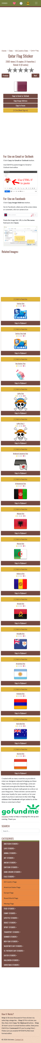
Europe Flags (9, 893)
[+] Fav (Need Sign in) (20, 110)
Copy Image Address (20, 100)
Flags (11, 50)
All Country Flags (21, 50)
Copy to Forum (20, 105)
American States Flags (12, 887)
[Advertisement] (20, 27)
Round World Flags (11, 898)
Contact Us (19, 1039)
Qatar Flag (35, 50)
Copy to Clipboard (20, 323)
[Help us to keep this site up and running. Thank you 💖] (20, 809)
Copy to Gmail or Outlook (20, 96)
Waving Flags (9, 904)
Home (4, 50)
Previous (5, 75)
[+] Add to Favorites (20, 299)
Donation (5, 816)
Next (35, 75)
